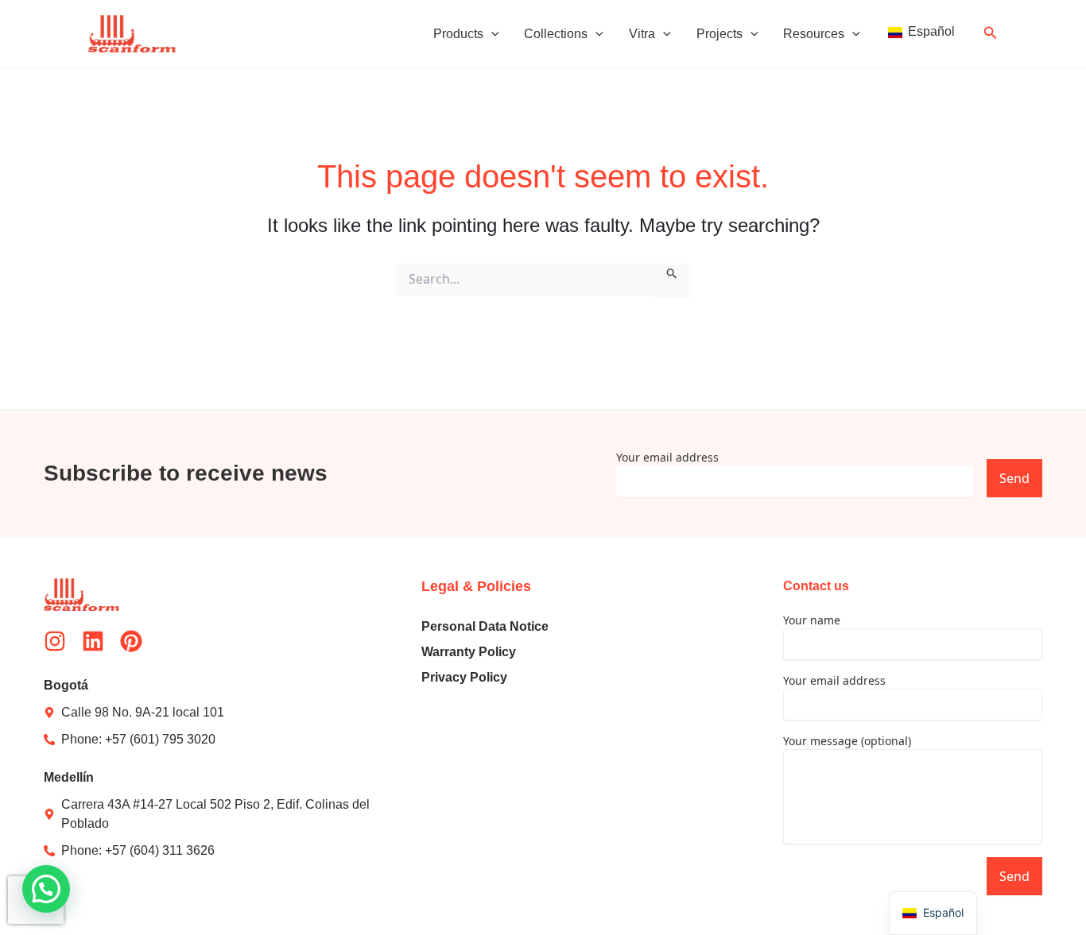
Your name (811, 620)
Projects (719, 34)
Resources (813, 34)
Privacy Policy (464, 677)
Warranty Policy (468, 652)
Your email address (667, 457)
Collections (556, 34)
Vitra (642, 34)
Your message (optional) (847, 740)
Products (458, 34)
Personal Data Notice (485, 626)
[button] (491, 34)
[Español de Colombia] (920, 34)
